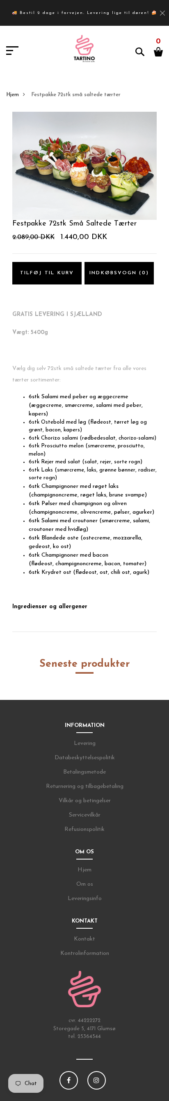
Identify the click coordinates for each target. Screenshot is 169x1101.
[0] (158, 51)
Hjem (12, 94)
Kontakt (84, 939)
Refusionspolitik (84, 829)
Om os (84, 884)
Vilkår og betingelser (85, 801)
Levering (85, 743)
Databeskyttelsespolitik (85, 758)
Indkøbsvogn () (119, 273)
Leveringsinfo (85, 899)
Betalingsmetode (84, 772)
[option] (84, 166)
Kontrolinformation (84, 953)
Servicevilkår (84, 815)
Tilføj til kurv (47, 273)
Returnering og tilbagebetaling (84, 786)
